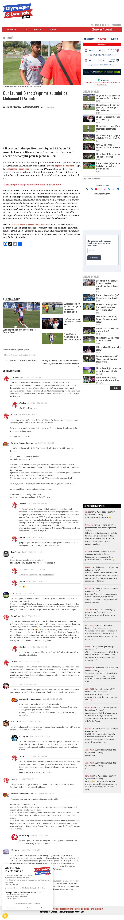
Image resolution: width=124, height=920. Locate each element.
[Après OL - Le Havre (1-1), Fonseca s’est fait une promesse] (89, 147)
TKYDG (25, 29)
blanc (6, 355)
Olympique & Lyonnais (102, 29)
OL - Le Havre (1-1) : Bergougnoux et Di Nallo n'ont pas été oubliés (108, 136)
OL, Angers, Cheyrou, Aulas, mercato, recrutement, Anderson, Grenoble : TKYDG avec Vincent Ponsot (60, 362)
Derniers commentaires (102, 193)
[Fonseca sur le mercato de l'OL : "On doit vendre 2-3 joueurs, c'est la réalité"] (89, 358)
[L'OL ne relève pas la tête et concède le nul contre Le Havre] (89, 380)
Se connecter (96, 24)
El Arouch (13, 355)
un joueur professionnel (64, 165)
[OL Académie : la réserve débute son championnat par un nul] (52, 343)
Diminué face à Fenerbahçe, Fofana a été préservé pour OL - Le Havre (107, 319)
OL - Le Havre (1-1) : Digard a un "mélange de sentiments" (108, 155)
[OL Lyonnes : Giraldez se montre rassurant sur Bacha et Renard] (21, 326)
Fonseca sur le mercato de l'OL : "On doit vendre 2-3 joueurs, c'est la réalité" (108, 359)
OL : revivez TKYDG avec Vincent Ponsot (22, 360)
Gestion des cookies (82, 908)
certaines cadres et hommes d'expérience (28, 224)
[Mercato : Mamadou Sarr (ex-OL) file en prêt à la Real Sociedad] (89, 297)
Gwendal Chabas (33, 107)
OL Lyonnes (52, 29)
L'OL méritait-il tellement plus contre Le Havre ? (107, 329)
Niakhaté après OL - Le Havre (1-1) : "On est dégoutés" (108, 339)
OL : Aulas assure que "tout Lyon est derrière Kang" (108, 118)
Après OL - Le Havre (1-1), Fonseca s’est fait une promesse (108, 146)
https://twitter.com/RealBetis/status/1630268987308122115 (32, 562)
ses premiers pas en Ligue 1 (19, 168)
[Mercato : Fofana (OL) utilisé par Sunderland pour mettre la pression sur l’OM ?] (89, 165)
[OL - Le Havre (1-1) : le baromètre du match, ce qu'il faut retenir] (89, 370)
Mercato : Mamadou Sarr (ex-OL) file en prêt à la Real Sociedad (108, 296)
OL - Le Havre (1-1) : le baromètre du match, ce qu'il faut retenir (108, 369)
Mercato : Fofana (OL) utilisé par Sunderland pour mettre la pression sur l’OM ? (108, 166)
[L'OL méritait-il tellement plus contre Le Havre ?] (89, 330)
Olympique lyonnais (23, 349)
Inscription (106, 24)
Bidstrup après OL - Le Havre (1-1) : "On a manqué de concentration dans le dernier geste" (108, 284)
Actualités (11, 29)
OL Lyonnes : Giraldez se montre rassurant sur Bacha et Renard (20, 331)
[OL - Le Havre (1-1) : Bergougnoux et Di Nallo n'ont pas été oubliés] (89, 137)
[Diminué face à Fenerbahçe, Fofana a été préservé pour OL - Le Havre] (89, 318)
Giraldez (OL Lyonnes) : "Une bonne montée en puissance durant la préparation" (106, 307)
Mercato (37, 29)
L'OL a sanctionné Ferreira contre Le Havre (108, 348)
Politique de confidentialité (63, 908)
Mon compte (116, 24)
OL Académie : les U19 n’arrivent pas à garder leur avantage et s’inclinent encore (108, 108)
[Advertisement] (42, 128)
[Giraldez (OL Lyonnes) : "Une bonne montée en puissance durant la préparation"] (89, 306)
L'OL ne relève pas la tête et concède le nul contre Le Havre (107, 379)
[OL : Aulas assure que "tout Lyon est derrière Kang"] (52, 328)
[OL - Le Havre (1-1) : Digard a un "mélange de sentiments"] (89, 156)
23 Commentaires (49, 107)
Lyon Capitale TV (97, 908)
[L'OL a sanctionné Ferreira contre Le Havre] (89, 349)
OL (18, 355)
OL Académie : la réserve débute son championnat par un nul (108, 127)
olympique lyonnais (28, 355)
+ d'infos (115, 388)
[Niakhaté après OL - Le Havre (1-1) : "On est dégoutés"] (89, 340)
